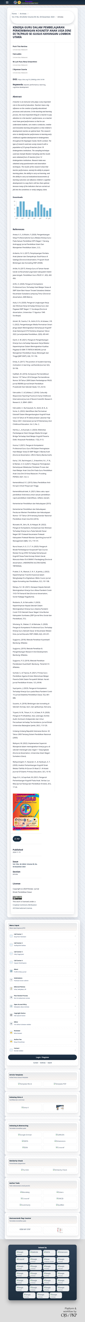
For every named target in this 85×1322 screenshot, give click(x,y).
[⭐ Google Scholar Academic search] (25, 1134)
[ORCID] (60, 1198)
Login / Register (42, 1057)
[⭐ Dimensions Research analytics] (60, 1141)
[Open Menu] (7, 2)
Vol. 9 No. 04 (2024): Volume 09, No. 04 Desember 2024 (33, 17)
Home (14, 14)
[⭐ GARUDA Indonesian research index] (60, 1134)
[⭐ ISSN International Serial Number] (25, 1147)
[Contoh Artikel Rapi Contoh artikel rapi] (60, 1083)
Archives (23, 14)
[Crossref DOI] (25, 1198)
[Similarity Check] (60, 1170)
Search (50, 1063)
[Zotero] (60, 1192)
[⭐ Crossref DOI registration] (60, 1147)
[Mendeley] (25, 1192)
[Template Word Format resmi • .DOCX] (25, 1083)
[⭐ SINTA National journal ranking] (25, 1141)
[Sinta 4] (60, 1107)
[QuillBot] (60, 1205)
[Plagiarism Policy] (25, 1107)
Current (35, 1063)
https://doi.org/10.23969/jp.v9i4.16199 (31, 79)
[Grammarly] (25, 1205)
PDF (18, 839)
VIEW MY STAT (24, 1229)
